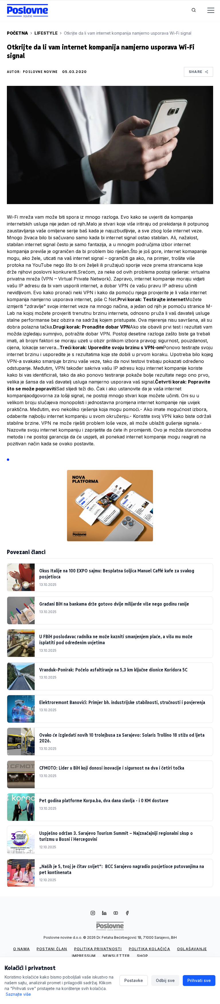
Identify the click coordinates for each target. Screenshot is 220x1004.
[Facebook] (127, 913)
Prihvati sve (199, 980)
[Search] (193, 10)
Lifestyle (46, 33)
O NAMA (21, 949)
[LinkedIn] (104, 913)
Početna (17, 33)
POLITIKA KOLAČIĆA (149, 949)
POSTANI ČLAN (52, 949)
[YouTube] (115, 913)
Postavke (133, 980)
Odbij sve (165, 980)
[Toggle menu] (207, 10)
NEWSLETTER (116, 956)
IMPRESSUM (84, 956)
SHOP (142, 956)
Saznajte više (18, 994)
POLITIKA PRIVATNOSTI (98, 949)
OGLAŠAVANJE (192, 949)
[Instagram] (93, 913)
